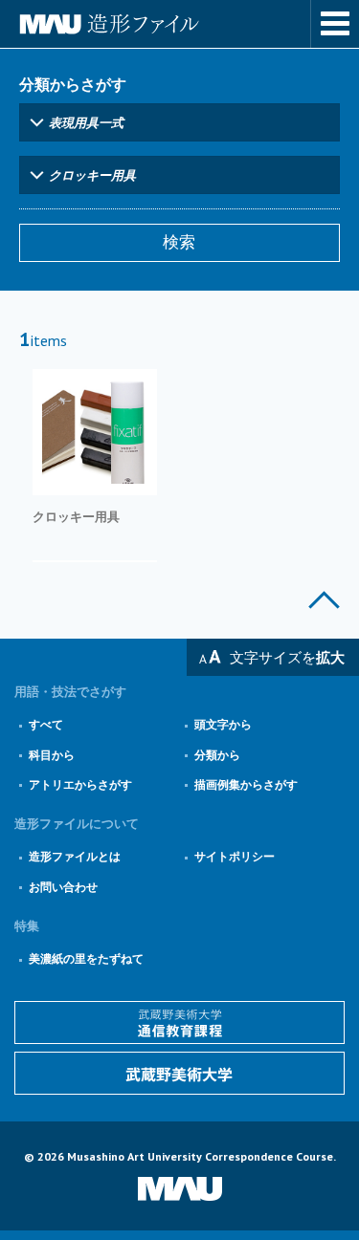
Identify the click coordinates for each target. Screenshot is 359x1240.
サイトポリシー (234, 856)
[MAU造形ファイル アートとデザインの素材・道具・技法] (179, 24)
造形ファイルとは (75, 856)
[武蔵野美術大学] (179, 1073)
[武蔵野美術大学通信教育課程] (179, 1022)
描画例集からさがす (246, 784)
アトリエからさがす (80, 784)
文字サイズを (287, 657)
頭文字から (223, 724)
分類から (217, 755)
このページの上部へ (324, 600)
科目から (52, 755)
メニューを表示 (335, 24)
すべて (46, 724)
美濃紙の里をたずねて (86, 958)
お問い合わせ (63, 887)
